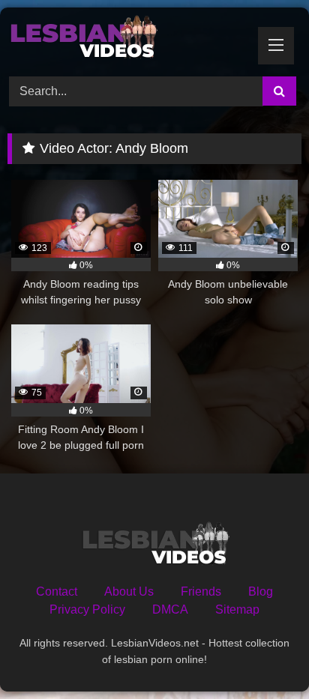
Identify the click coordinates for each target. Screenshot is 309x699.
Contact (56, 591)
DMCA (170, 609)
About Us (129, 591)
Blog (260, 591)
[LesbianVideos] (127, 39)
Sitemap (237, 609)
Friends (201, 591)
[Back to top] (262, 654)
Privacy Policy (87, 609)
